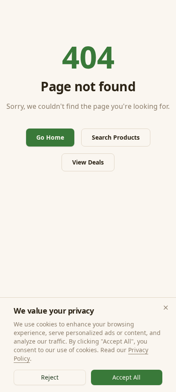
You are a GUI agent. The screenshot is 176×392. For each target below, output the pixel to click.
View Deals (88, 162)
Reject (50, 377)
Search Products (116, 137)
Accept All (126, 377)
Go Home (50, 137)
